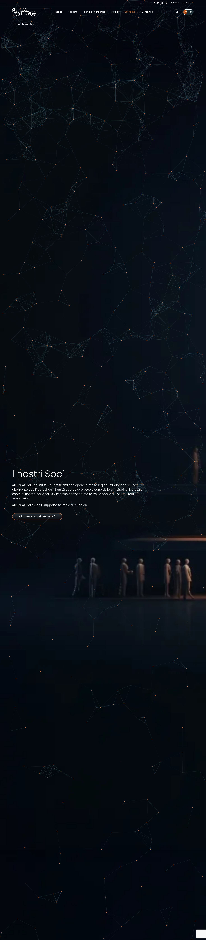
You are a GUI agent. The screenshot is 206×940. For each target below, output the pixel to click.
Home (17, 23)
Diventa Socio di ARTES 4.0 (37, 516)
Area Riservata (187, 3)
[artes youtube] (166, 2)
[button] (176, 12)
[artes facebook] (154, 2)
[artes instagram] (162, 2)
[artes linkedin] (158, 2)
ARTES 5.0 (175, 3)
